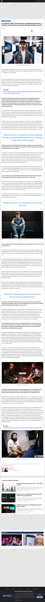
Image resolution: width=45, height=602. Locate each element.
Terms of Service (20, 588)
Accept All (39, 597)
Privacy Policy (28, 588)
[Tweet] (13, 31)
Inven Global (6, 1)
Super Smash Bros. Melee (10, 465)
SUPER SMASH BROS (4, 465)
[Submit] (22, 31)
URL (32, 31)
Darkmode (36, 1)
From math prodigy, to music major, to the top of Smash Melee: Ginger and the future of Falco (22, 427)
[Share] (18, 31)
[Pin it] (27, 31)
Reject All (39, 594)
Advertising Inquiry (36, 588)
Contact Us (13, 588)
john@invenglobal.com (13, 469)
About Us (7, 588)
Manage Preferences (18, 600)
